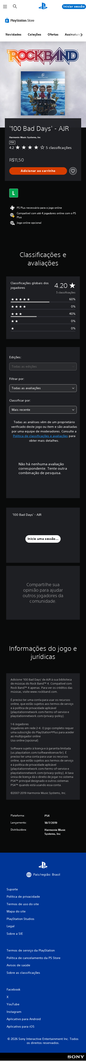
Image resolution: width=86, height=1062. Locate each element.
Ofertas (53, 34)
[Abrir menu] (5, 6)
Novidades (13, 34)
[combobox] (43, 366)
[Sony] (76, 1060)
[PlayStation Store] (20, 20)
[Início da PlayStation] (43, 6)
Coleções (34, 34)
